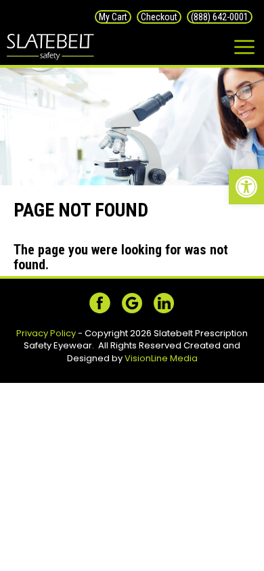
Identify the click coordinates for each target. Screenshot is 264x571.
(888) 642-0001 (219, 17)
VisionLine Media (161, 358)
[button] (246, 186)
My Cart (113, 17)
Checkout (159, 17)
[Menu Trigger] (244, 47)
